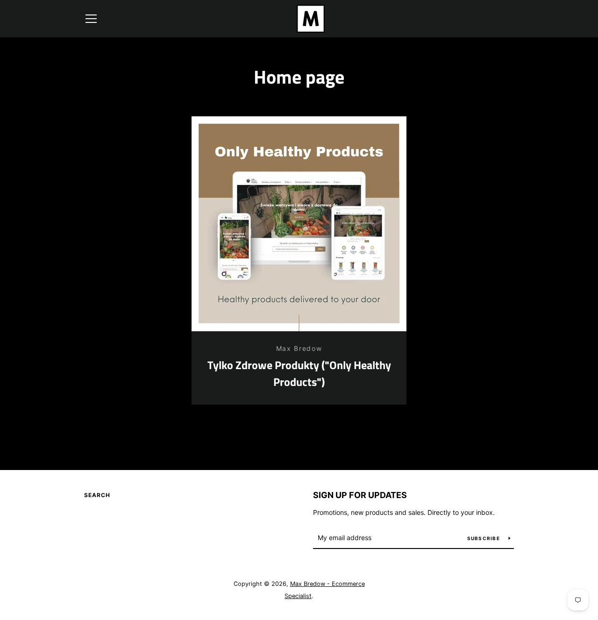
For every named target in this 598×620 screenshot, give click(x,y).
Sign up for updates (360, 495)
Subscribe (484, 538)
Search (97, 495)
